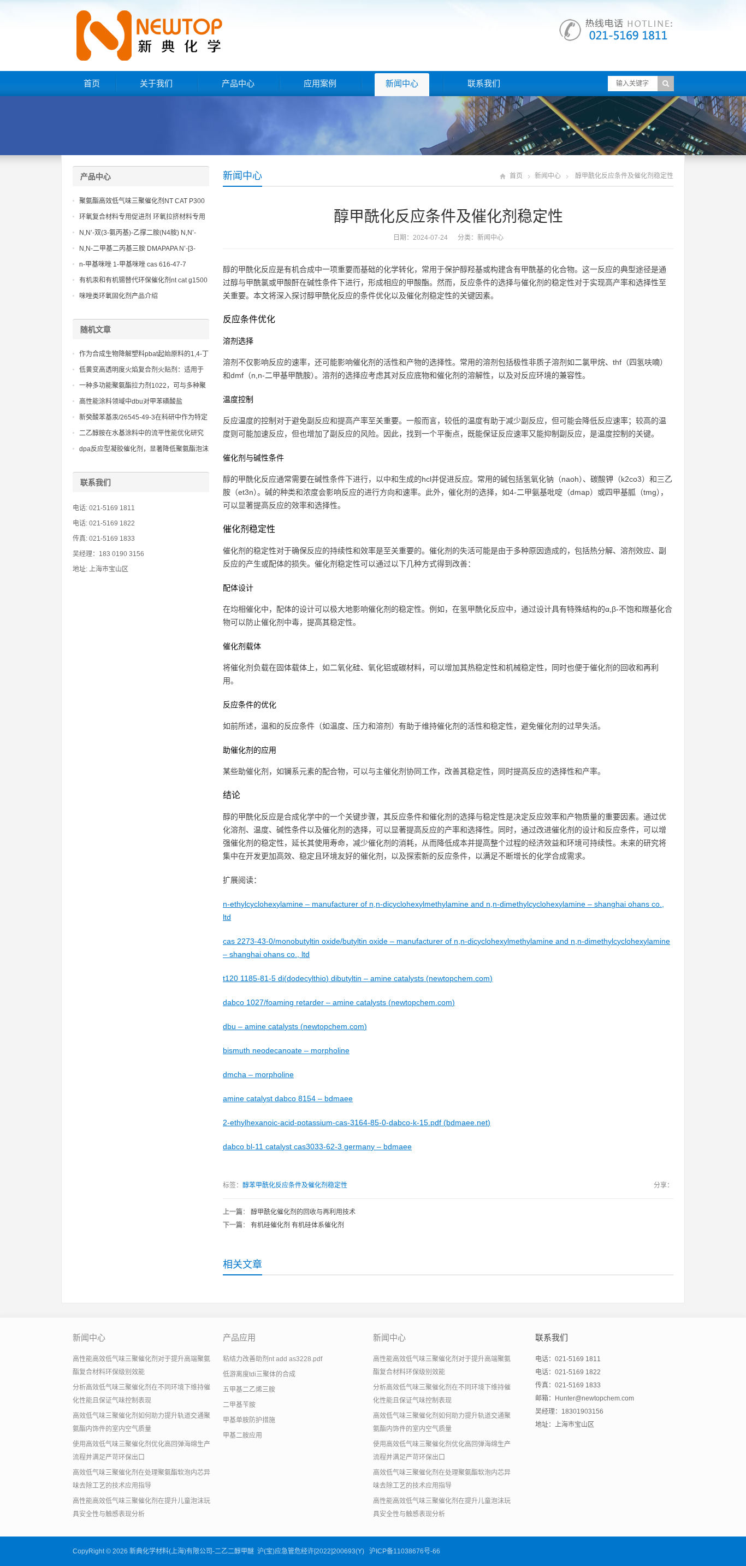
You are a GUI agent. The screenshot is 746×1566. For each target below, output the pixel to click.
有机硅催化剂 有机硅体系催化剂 (297, 1225)
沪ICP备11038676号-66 (404, 1551)
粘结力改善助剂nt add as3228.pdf (272, 1359)
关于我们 (156, 83)
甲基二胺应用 (242, 1435)
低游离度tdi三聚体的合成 (259, 1374)
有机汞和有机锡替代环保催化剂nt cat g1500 (143, 280)
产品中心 (238, 83)
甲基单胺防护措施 (249, 1420)
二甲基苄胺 (239, 1405)
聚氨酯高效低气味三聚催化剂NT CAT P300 (142, 201)
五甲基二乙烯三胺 (249, 1389)
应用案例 (320, 83)
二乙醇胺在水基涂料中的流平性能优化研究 (141, 433)
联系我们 (483, 83)
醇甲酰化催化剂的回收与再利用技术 (303, 1212)
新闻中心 (402, 83)
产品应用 (239, 1337)
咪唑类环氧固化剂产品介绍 (118, 296)
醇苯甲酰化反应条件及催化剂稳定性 (294, 1185)
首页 (92, 83)
